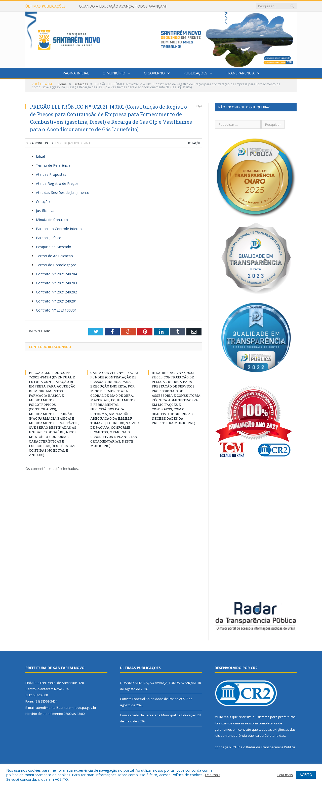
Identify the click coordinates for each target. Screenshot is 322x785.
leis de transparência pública (237, 735)
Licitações (194, 143)
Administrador (43, 143)
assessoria (249, 723)
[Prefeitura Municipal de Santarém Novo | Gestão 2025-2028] (161, 38)
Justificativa (45, 210)
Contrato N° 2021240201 (56, 301)
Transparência (240, 73)
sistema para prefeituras (276, 717)
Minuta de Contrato (52, 219)
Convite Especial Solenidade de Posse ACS (113, 6)
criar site (245, 717)
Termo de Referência (53, 165)
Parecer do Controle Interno (59, 228)
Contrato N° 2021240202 (56, 292)
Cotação (43, 201)
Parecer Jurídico (48, 237)
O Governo (154, 73)
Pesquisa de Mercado (53, 246)
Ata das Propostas (51, 174)
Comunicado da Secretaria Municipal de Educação (158, 715)
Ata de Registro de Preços (57, 183)
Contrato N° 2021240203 (56, 283)
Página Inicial (76, 73)
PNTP (236, 747)
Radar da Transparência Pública (270, 747)
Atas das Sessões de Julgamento (62, 192)
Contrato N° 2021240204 (56, 274)
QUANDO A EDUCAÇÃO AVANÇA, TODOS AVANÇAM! (158, 682)
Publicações (195, 73)
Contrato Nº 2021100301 (56, 310)
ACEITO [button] (306, 774)
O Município (114, 73)
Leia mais (212, 774)
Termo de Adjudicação (54, 255)
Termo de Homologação (56, 265)
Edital (40, 156)
